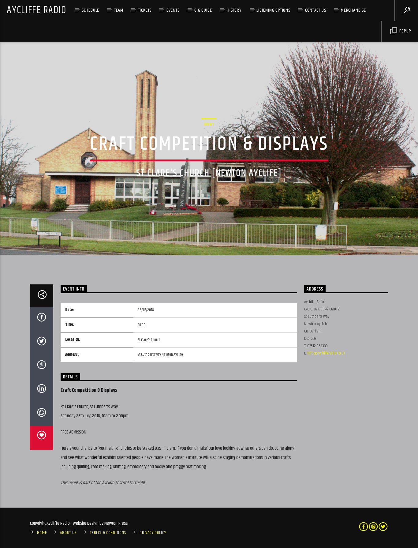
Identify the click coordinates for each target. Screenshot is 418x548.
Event (209, 124)
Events (173, 10)
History (234, 10)
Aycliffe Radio (36, 10)
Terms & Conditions (108, 532)
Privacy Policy (153, 532)
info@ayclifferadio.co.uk (326, 353)
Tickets (145, 10)
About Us (68, 532)
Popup (404, 31)
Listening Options (273, 10)
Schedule (90, 10)
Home (42, 532)
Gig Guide (203, 10)
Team (118, 10)
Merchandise (353, 10)
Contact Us (315, 10)
